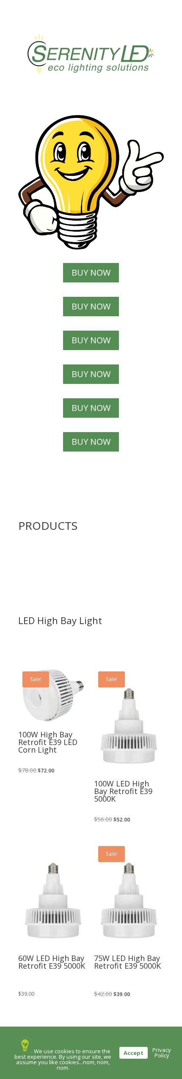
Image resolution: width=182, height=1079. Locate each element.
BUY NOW (91, 272)
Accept (133, 1053)
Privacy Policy (161, 1052)
